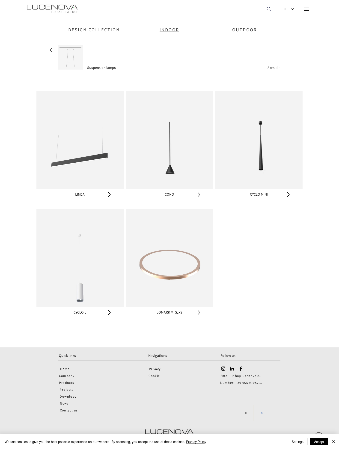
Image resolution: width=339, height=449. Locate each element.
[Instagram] (223, 368)
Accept (319, 441)
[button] (306, 9)
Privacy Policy (196, 441)
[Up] (51, 50)
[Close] (333, 441)
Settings (297, 441)
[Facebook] (241, 368)
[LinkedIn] (232, 368)
